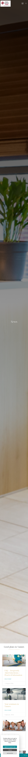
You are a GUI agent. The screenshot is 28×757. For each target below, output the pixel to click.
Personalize (10, 753)
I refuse (10, 750)
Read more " (8, 679)
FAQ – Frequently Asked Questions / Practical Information (13, 672)
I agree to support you (10, 747)
